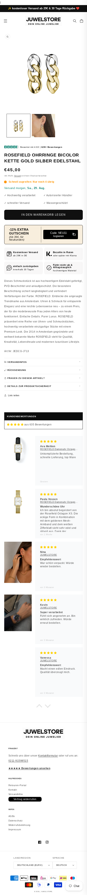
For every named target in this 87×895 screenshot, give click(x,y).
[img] (15, 424)
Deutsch (61, 865)
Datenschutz (15, 820)
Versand (17, 176)
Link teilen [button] (13, 395)
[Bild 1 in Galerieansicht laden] (18, 125)
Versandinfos (15, 794)
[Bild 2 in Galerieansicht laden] (43, 125)
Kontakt (12, 789)
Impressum (14, 829)
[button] (74, 21)
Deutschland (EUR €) (29, 865)
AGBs (11, 816)
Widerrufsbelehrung (19, 825)
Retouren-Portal (17, 785)
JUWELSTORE (46, 891)
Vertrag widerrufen (25, 799)
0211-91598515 (18, 760)
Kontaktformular (48, 755)
